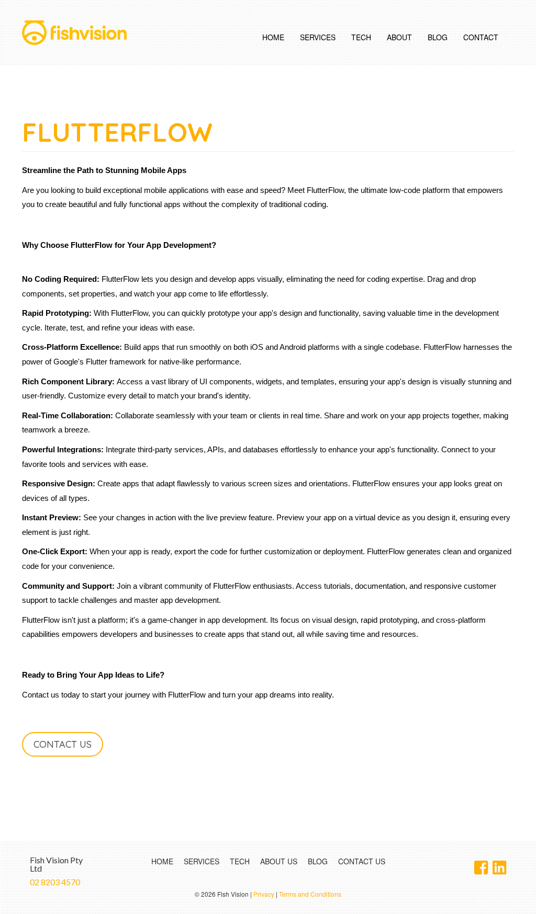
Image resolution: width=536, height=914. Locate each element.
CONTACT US (361, 861)
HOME (162, 861)
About (399, 37)
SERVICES (201, 861)
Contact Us (63, 744)
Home (273, 37)
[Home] (78, 32)
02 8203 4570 (55, 882)
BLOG (318, 861)
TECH (240, 861)
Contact (480, 37)
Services (318, 37)
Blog (438, 37)
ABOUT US (278, 861)
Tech (361, 37)
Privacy (263, 893)
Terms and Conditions (310, 893)
